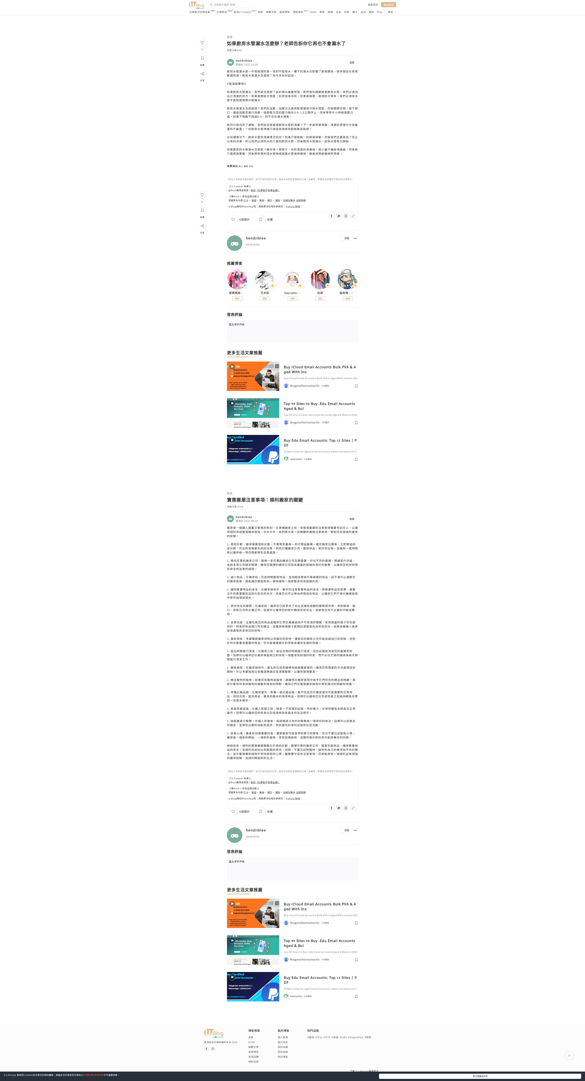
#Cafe (343, 1037)
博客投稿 (253, 1061)
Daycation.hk (292, 293)
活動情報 (301, 200)
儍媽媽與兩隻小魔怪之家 (237, 293)
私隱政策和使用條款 (93, 1074)
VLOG (313, 12)
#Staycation (355, 1037)
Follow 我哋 (293, 206)
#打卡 (326, 1037)
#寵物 (310, 1037)
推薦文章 (271, 12)
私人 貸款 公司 (246, 166)
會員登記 (373, 4)
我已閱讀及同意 (480, 1076)
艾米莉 (265, 293)
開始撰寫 (389, 4)
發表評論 (237, 324)
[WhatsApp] (202, 242)
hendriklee (244, 60)
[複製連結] (202, 259)
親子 (355, 12)
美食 (322, 12)
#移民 (368, 1037)
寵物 (371, 12)
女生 (338, 12)
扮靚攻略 (288, 200)
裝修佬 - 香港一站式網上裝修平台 (348, 293)
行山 (379, 12)
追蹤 (351, 62)
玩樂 (346, 12)
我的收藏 (283, 1047)
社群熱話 (222, 12)
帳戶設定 (283, 1042)
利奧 (320, 293)
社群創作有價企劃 (200, 12)
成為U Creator (242, 12)
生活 (363, 12)
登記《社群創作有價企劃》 (265, 190)
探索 (260, 12)
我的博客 (283, 1056)
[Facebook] (202, 233)
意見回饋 (253, 1056)
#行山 (318, 1037)
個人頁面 (283, 1037)
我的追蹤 (283, 1052)
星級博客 (284, 12)
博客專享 (298, 12)
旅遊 (330, 12)
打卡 (246, 200)
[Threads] (202, 251)
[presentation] (227, 281)
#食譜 (335, 1037)
